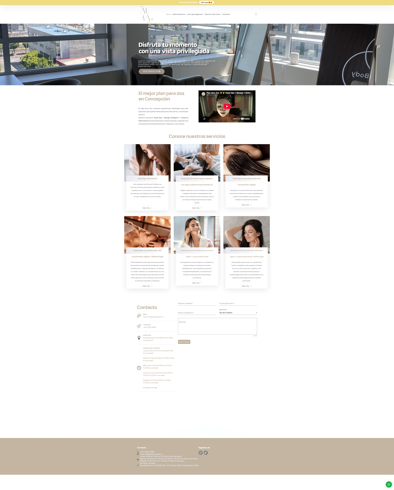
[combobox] (238, 313)
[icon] (201, 453)
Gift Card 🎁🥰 (206, 2)
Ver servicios (151, 71)
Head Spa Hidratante (147, 178)
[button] (389, 484)
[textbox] (237, 313)
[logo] (146, 14)
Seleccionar (223, 309)
